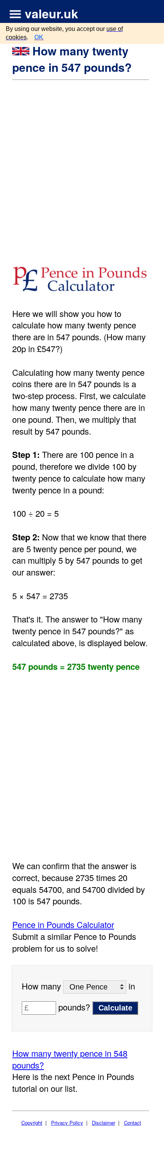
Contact (132, 1122)
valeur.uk (51, 13)
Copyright (31, 1122)
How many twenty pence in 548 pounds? (69, 1059)
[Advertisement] (82, 166)
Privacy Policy (67, 1122)
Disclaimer (103, 1122)
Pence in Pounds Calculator (63, 924)
